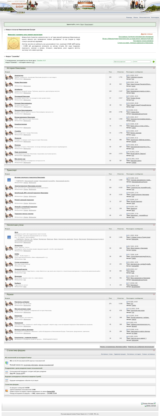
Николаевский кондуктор (139, 114)
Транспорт (12, 170)
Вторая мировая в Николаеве (25, 117)
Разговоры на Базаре (22, 302)
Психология (19, 322)
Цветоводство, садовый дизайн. (140, 264)
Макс (11, 373)
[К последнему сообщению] (127, 75)
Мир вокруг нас (20, 159)
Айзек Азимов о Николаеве (139, 248)
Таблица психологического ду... (141, 324)
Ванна (132, 271)
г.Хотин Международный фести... (140, 256)
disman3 (134, 326)
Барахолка (18, 315)
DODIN (134, 141)
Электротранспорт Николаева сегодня (28, 186)
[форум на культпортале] (16, 1)
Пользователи (145, 17)
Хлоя (133, 203)
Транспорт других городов (24, 213)
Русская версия (66, 414)
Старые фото (134, 112)
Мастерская (82, 239)
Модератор (27, 79)
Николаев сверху (136, 160)
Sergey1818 (51, 391)
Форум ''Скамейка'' (13, 56)
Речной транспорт (136, 201)
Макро (56, 239)
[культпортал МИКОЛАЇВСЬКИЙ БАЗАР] (18, 5)
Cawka (134, 127)
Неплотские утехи (15, 225)
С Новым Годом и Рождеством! (140, 237)
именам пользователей (46, 365)
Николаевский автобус (62, 181)
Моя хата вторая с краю (23, 309)
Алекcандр (135, 239)
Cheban (134, 162)
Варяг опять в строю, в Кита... (139, 126)
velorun (134, 319)
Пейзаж (35, 239)
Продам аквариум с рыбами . (140, 317)
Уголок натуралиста (21, 262)
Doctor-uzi (19, 373)
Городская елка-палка (137, 310)
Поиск (136, 17)
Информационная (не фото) (95, 239)
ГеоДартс (18, 283)
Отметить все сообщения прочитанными (141, 346)
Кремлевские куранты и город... (140, 91)
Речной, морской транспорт (24, 200)
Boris (133, 93)
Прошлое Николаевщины (23, 110)
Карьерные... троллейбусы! (139, 215)
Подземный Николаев (22, 96)
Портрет (27, 239)
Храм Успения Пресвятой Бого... (140, 84)
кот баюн (134, 333)
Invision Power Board (77, 414)
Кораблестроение (21, 124)
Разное (76, 239)
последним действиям (31, 365)
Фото (16, 232)
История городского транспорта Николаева (30, 177)
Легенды (18, 145)
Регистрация (88, 24)
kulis (133, 273)
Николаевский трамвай (31, 181)
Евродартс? (134, 285)
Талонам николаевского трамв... (141, 180)
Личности (18, 138)
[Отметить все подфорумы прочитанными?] (9, 180)
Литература (18, 245)
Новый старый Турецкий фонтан (140, 105)
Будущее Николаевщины (23, 103)
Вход (82, 24)
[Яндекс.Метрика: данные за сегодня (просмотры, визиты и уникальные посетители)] (147, 403)
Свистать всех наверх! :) (138, 338)
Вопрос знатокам (135, 133)
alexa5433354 (136, 286)
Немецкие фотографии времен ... (141, 119)
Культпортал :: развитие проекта (26, 337)
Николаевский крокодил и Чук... (140, 146)
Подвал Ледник (135, 98)
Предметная (42, 239)
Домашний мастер (21, 269)
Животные (50, 239)
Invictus (134, 250)
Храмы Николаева (21, 82)
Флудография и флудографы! (23, 240)
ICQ (33, 62)
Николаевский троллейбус (47, 181)
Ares (133, 217)
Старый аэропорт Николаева (140, 194)
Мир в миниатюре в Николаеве (140, 278)
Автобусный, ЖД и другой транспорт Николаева (31, 193)
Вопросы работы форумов (24, 329)
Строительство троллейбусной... (141, 187)
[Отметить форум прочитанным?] (9, 77)
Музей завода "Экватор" (138, 153)
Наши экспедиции (21, 152)
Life (31, 239)
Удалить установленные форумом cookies (113, 346)
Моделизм (18, 276)
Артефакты (18, 89)
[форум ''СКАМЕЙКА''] (84, 1)
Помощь (129, 17)
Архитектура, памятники (65, 239)
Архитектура (19, 75)
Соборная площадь (136, 77)
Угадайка (18, 131)
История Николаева (16, 68)
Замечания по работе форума (140, 331)
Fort (133, 79)
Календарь (155, 17)
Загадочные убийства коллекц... (140, 139)
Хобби (17, 254)
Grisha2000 (135, 266)
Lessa (133, 86)
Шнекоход (134, 208)
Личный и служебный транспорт (26, 206)
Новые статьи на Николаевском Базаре (20, 30)
